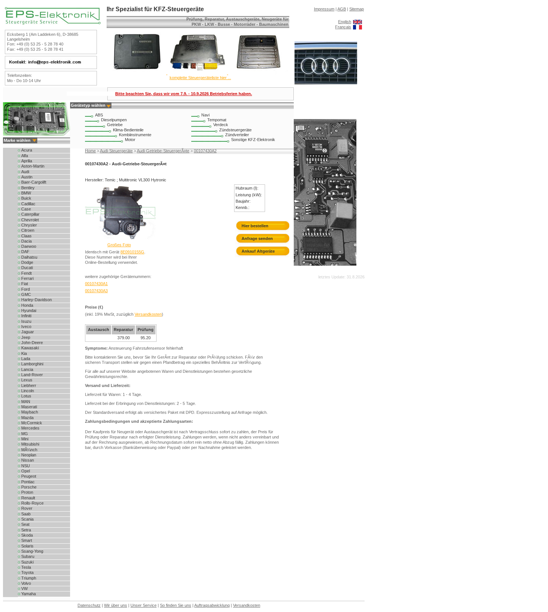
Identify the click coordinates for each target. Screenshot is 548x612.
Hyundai (28, 310)
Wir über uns (115, 605)
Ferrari (27, 278)
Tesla (26, 567)
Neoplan (28, 455)
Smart (26, 540)
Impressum (324, 9)
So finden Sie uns (175, 605)
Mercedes (30, 428)
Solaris (27, 546)
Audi (25, 171)
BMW (26, 193)
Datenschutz (89, 605)
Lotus (26, 396)
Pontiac (28, 482)
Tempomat (216, 120)
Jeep (25, 337)
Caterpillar (30, 214)
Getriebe (115, 124)
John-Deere (32, 342)
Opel (25, 471)
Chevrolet (30, 220)
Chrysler (29, 225)
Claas (26, 236)
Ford (25, 289)
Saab (26, 514)
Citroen (27, 230)
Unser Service (143, 605)
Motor (130, 139)
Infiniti (26, 315)
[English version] (357, 21)
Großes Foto (119, 245)
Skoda (27, 535)
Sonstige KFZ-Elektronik (253, 139)
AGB (341, 9)
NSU (25, 465)
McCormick (31, 423)
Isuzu (26, 321)
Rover (26, 508)
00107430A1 (96, 283)
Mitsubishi (30, 444)
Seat (25, 524)
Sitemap (356, 9)
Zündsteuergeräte (235, 130)
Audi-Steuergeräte (116, 151)
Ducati (27, 267)
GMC (26, 294)
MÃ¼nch (29, 449)
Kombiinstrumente (135, 134)
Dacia (26, 241)
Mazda (27, 417)
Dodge (27, 262)
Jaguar (27, 332)
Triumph (28, 578)
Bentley (28, 187)
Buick (26, 198)
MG (24, 433)
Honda (27, 305)
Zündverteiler (237, 134)
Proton (27, 492)
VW (24, 588)
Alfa (24, 155)
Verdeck (220, 124)
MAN (25, 401)
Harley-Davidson (36, 299)
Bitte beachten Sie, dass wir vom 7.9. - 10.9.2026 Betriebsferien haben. (183, 93)
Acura (26, 150)
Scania (27, 519)
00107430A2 (205, 151)
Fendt (26, 273)
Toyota (27, 572)
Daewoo (28, 246)
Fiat (24, 283)
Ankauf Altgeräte (258, 251)
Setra (26, 530)
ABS (99, 115)
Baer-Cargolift (33, 182)
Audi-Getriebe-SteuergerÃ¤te (163, 151)
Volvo (26, 583)
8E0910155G (132, 252)
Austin (26, 177)
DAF (25, 251)
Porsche (29, 487)
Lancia (27, 369)
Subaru (27, 556)
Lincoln (27, 390)
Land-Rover (32, 374)
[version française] (357, 27)
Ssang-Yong (32, 551)
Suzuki (27, 562)
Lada (25, 358)
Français (343, 27)
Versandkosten (148, 314)
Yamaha (28, 593)
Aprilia (26, 161)
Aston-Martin (32, 166)
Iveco (26, 326)
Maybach (29, 412)
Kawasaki (30, 348)
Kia (24, 353)
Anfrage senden (257, 238)
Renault (28, 498)
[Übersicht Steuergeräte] (197, 73)
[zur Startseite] (53, 23)
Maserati (29, 407)
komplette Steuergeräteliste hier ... (200, 77)
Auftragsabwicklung (212, 605)
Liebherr (28, 385)
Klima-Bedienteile (128, 130)
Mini (24, 439)
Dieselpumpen (114, 120)
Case (26, 209)
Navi (205, 115)
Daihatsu (29, 257)
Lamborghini (32, 364)
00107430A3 (96, 290)
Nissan (27, 460)
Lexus (26, 380)
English (344, 21)
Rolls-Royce (32, 503)
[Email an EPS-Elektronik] (50, 64)
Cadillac (28, 204)
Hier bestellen (255, 226)
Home (90, 151)
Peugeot (28, 476)
